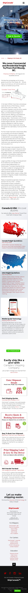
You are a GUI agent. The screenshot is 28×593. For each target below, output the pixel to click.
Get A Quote (14, 36)
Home (2, 58)
